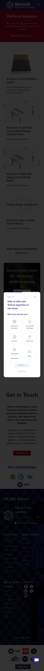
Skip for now (22, 371)
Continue (21, 365)
